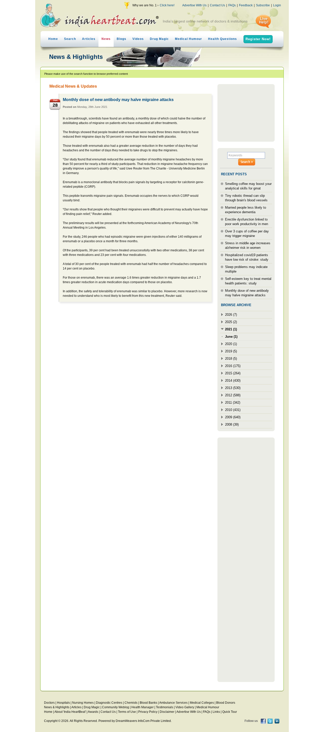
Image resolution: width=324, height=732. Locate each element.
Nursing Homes (83, 702)
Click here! (167, 5)
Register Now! (258, 39)
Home (53, 39)
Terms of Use (127, 712)
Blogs (121, 39)
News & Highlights (56, 707)
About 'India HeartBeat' (70, 712)
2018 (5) (231, 358)
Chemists (131, 702)
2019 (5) (231, 351)
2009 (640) (232, 417)
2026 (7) (231, 314)
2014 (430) (232, 380)
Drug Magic (159, 39)
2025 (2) (231, 322)
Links (216, 712)
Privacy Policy (147, 712)
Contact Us (217, 5)
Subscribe (263, 5)
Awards (93, 712)
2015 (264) (232, 373)
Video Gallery (184, 707)
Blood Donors (225, 702)
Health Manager (142, 707)
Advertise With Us (194, 5)
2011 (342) (232, 402)
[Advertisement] (246, 113)
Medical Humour (188, 39)
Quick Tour (229, 712)
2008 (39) (232, 424)
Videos (138, 39)
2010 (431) (232, 410)
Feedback (246, 5)
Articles (88, 39)
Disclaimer (167, 712)
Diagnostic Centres (109, 702)
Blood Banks (148, 702)
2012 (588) (232, 395)
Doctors (49, 702)
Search (70, 39)
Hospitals (63, 702)
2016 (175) (232, 366)
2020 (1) (231, 344)
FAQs (232, 5)
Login (277, 5)
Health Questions (222, 39)
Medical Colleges (202, 702)
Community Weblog (115, 707)
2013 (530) (232, 388)
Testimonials (164, 707)
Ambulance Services (173, 702)
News (106, 39)
